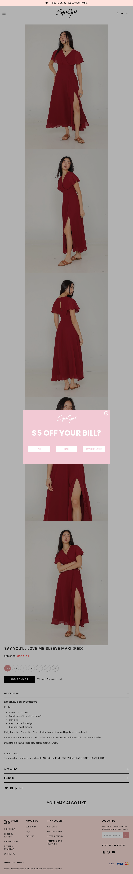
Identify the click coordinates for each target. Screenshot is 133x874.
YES (39, 449)
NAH (66, 449)
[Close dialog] (106, 413)
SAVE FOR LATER (94, 449)
